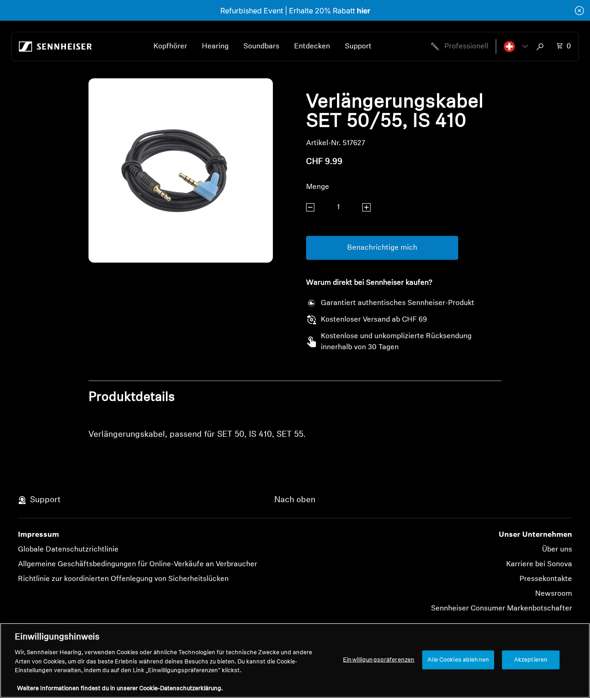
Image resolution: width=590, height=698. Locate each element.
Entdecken (312, 46)
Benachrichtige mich (382, 248)
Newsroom (553, 594)
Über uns (557, 549)
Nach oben (294, 500)
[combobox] (542, 46)
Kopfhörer (170, 46)
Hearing (215, 46)
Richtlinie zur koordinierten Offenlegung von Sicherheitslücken (123, 579)
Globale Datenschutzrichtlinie (68, 549)
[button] (516, 46)
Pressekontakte (545, 579)
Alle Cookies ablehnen (458, 660)
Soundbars (261, 46)
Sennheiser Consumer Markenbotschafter (501, 608)
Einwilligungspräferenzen (378, 660)
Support (358, 46)
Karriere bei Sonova (539, 564)
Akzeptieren (531, 660)
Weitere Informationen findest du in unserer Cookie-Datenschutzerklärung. (120, 689)
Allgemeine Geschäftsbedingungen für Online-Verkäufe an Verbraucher (137, 564)
